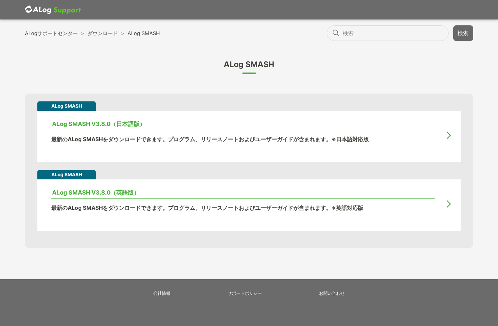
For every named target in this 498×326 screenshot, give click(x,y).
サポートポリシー (245, 293)
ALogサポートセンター (51, 33)
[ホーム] (53, 9)
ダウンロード (103, 33)
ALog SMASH (144, 33)
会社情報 (161, 293)
